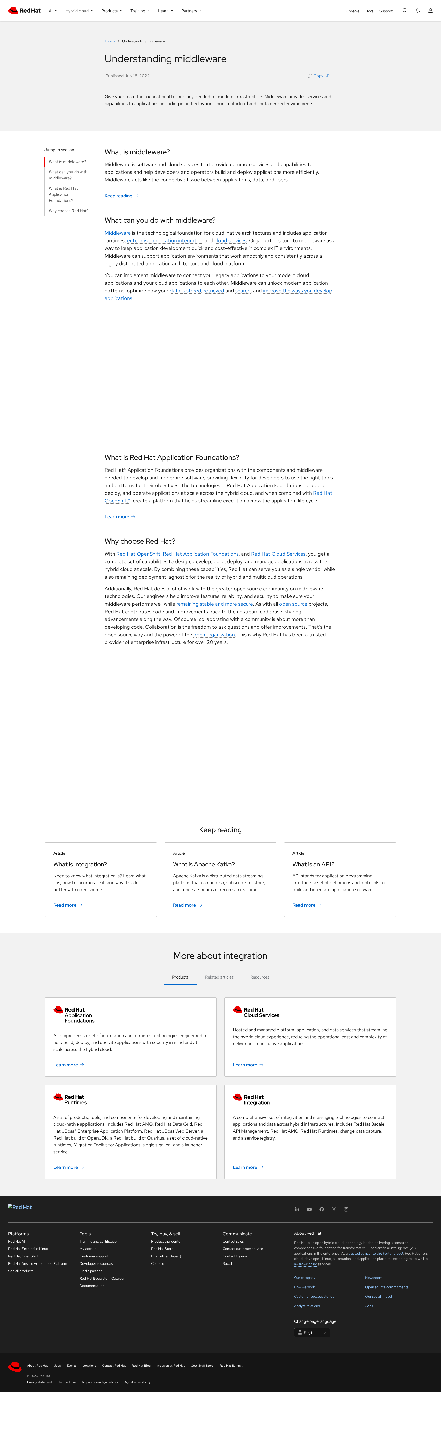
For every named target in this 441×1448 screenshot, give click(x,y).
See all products (20, 1271)
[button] (319, 76)
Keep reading (118, 196)
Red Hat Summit (231, 1366)
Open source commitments (386, 1287)
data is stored (185, 290)
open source (293, 604)
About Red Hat (37, 1366)
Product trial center (166, 1241)
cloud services (231, 240)
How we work (304, 1287)
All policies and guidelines (100, 1382)
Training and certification (99, 1241)
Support (386, 11)
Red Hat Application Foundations (201, 553)
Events (71, 1366)
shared (243, 290)
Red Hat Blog (141, 1366)
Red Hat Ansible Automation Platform (37, 1263)
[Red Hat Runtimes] (130, 1099)
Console (352, 11)
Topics (110, 41)
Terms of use (67, 1382)
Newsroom (373, 1277)
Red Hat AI (16, 1241)
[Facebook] (321, 1211)
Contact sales (233, 1241)
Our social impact (378, 1296)
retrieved (214, 290)
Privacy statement (39, 1382)
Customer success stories (314, 1296)
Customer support (94, 1256)
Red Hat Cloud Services (278, 553)
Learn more (117, 517)
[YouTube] (309, 1211)
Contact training (235, 1256)
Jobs (369, 1306)
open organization (214, 634)
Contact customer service (243, 1248)
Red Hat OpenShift (138, 553)
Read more (64, 905)
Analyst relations (307, 1306)
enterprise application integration (165, 240)
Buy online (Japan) (166, 1256)
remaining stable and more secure (214, 604)
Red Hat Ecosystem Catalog (102, 1278)
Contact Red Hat (114, 1366)
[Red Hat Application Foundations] (130, 1015)
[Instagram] (346, 1211)
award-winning (305, 1264)
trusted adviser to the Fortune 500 (375, 1253)
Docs (369, 11)
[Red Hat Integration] (310, 1099)
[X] (334, 1211)
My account (89, 1248)
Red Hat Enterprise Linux (28, 1248)
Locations (89, 1366)
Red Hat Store (162, 1248)
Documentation (92, 1285)
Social (227, 1263)
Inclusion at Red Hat (171, 1366)
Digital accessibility (137, 1382)
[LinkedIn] (297, 1211)
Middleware (118, 232)
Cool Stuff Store (202, 1366)
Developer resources (96, 1263)
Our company (304, 1277)
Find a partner (91, 1271)
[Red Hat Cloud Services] (310, 1012)
